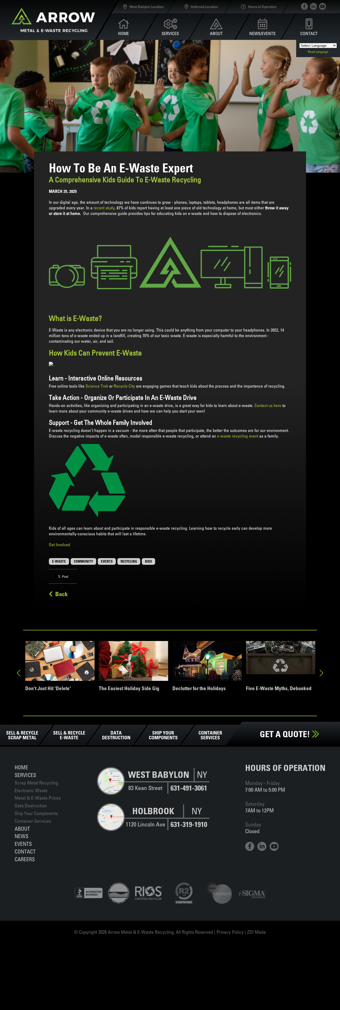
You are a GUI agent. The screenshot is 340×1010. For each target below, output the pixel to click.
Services (25, 775)
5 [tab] (178, 719)
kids (148, 561)
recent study (104, 207)
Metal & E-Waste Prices (38, 798)
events (107, 561)
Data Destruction (31, 806)
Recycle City (125, 386)
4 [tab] (170, 719)
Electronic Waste (31, 790)
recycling (129, 561)
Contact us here (267, 405)
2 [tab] (154, 719)
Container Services (33, 821)
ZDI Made (256, 932)
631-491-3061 (189, 788)
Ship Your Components (36, 813)
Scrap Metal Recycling (36, 783)
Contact (25, 851)
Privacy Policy (230, 932)
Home (21, 767)
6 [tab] (186, 719)
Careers (25, 859)
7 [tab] (194, 719)
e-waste (59, 561)
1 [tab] (146, 719)
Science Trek (97, 386)
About (22, 828)
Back (60, 594)
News (21, 836)
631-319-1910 (189, 824)
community (83, 561)
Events (23, 844)
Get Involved (59, 544)
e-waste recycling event (237, 436)
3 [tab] (162, 719)
